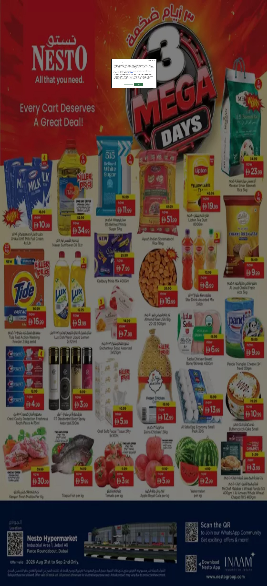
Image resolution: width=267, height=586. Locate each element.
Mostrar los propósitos (128, 84)
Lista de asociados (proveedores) (119, 79)
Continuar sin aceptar (152, 60)
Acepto (138, 84)
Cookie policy (130, 72)
